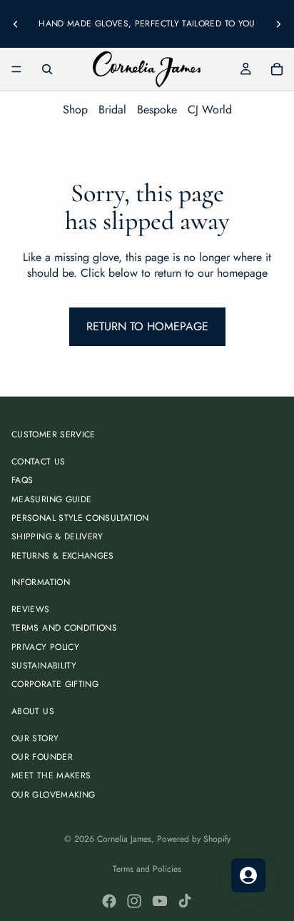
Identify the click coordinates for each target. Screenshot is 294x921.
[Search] (47, 69)
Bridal (112, 109)
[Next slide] (278, 23)
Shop (75, 109)
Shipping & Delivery (57, 536)
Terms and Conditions (64, 627)
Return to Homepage (147, 326)
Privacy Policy (45, 647)
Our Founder (42, 756)
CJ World (210, 109)
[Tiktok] (184, 901)
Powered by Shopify (193, 839)
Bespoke (157, 109)
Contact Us (38, 461)
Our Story (35, 738)
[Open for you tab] (248, 875)
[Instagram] (134, 901)
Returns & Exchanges (62, 555)
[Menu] (16, 69)
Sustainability (43, 665)
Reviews (30, 609)
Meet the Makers (51, 775)
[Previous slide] (15, 23)
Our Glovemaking (53, 794)
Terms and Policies (147, 869)
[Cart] (277, 69)
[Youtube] (159, 901)
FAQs (22, 480)
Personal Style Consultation (80, 518)
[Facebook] (109, 901)
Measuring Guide (51, 499)
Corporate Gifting (54, 684)
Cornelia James (124, 839)
